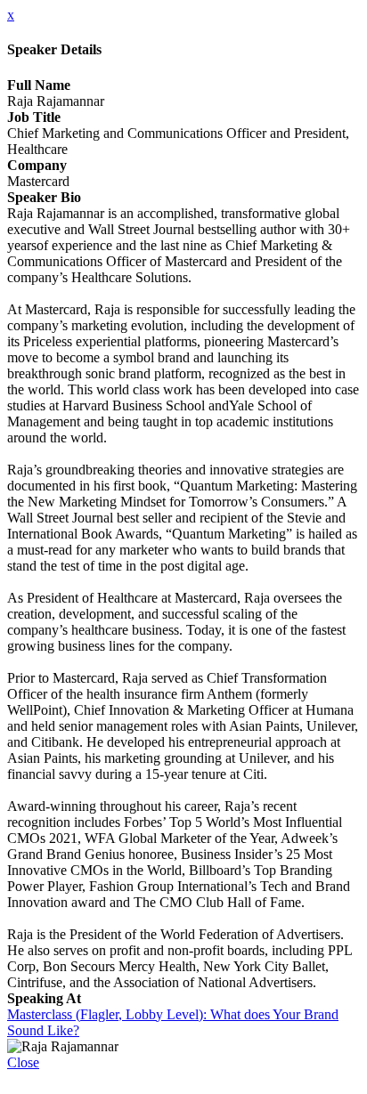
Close (23, 1062)
